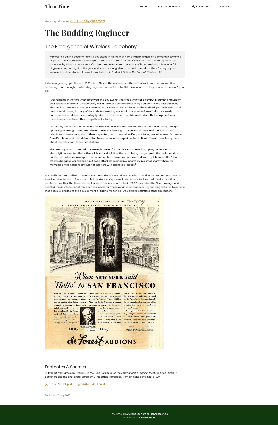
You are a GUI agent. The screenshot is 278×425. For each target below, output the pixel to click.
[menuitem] (143, 6)
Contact (225, 6)
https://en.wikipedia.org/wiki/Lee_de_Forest (77, 384)
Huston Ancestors (169, 6)
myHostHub (148, 417)
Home (143, 6)
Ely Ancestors (200, 6)
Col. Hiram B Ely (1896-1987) (87, 21)
